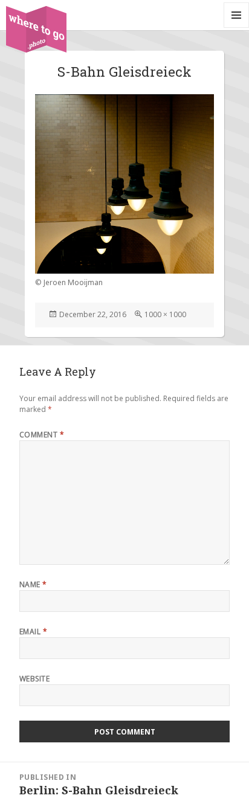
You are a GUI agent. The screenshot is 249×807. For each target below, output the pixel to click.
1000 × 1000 (165, 314)
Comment (41, 434)
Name (33, 584)
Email (33, 631)
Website (34, 679)
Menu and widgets (236, 27)
